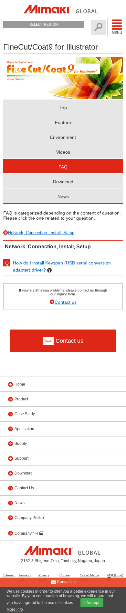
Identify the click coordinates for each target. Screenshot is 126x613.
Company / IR (27, 533)
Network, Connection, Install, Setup (41, 232)
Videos (63, 152)
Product (21, 399)
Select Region (43, 24)
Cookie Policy (64, 576)
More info (14, 609)
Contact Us (24, 488)
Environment (63, 137)
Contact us (66, 302)
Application (24, 428)
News (63, 196)
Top (63, 107)
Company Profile (29, 517)
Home (20, 384)
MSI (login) (115, 575)
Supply (21, 443)
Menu (117, 32)
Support (21, 458)
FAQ (63, 166)
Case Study (25, 414)
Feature (63, 122)
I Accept (92, 602)
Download (63, 181)
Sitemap (9, 575)
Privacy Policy (43, 576)
